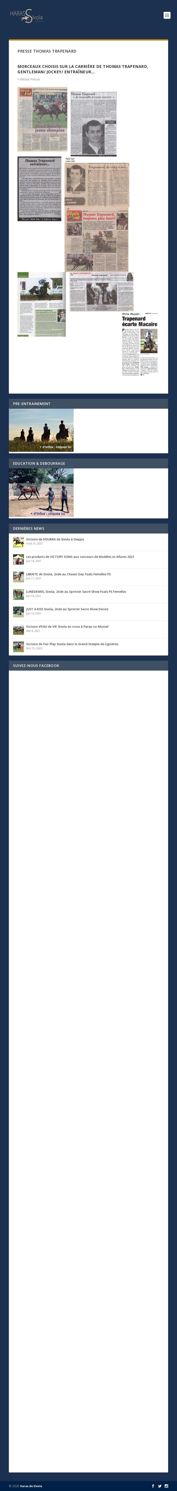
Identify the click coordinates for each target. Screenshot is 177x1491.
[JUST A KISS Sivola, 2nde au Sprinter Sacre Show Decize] (18, 612)
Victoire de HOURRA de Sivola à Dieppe (55, 539)
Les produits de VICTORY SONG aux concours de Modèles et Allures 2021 (80, 557)
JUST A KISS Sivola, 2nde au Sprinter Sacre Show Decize (67, 609)
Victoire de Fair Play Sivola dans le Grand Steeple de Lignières (72, 644)
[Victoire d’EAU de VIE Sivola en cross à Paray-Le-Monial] (18, 629)
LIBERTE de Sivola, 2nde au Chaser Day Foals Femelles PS (68, 574)
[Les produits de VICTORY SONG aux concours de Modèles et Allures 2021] (18, 559)
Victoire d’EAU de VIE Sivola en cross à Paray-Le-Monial (67, 626)
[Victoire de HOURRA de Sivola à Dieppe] (18, 542)
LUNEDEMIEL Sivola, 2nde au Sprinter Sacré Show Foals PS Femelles (76, 592)
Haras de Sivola (31, 1486)
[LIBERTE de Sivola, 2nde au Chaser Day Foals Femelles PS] (18, 577)
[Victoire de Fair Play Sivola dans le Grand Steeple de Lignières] (18, 646)
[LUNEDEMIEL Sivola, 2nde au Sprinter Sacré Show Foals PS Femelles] (18, 594)
